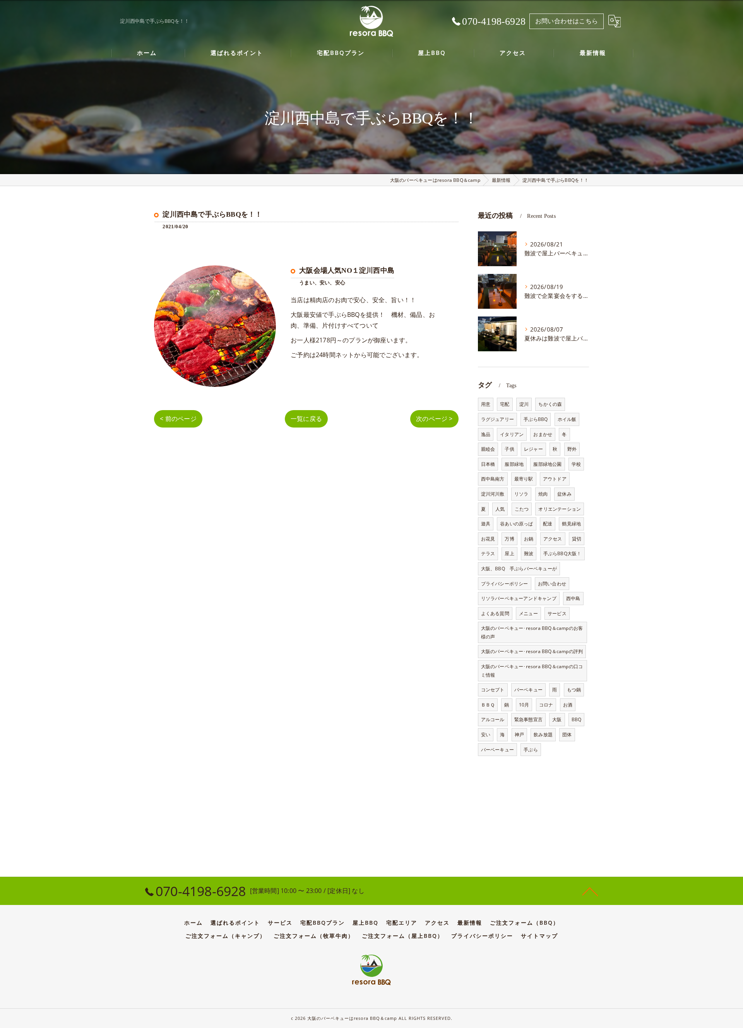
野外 (572, 449)
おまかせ (542, 434)
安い (485, 734)
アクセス (552, 538)
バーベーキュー (497, 749)
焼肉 (543, 494)
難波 (528, 553)
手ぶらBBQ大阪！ (562, 553)
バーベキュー (528, 689)
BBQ (577, 719)
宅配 (504, 404)
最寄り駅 (523, 479)
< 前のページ (178, 418)
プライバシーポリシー (504, 583)
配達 (547, 523)
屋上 (509, 553)
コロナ (546, 704)
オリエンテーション (559, 509)
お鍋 (528, 538)
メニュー (528, 613)
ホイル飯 (567, 419)
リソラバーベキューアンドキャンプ (518, 598)
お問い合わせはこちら (566, 21)
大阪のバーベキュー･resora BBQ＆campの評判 (532, 651)
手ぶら (531, 749)
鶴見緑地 (571, 523)
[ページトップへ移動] (590, 891)
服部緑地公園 (547, 464)
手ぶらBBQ (536, 419)
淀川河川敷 (493, 494)
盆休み (564, 494)
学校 (576, 464)
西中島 (573, 598)
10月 (524, 704)
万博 (509, 538)
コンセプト (493, 689)
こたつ (522, 509)
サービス (557, 613)
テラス (488, 553)
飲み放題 (543, 734)
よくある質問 (495, 613)
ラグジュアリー (497, 419)
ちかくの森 (550, 404)
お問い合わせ (552, 583)
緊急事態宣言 (528, 719)
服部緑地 (514, 464)
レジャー (533, 449)
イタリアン (512, 434)
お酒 (567, 704)
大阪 (557, 719)
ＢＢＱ (488, 704)
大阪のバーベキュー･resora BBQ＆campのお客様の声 (532, 632)
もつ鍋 (574, 689)
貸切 (576, 538)
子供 (509, 449)
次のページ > (434, 418)
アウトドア (555, 479)
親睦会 (488, 449)
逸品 (485, 434)
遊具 (485, 523)
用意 (485, 404)
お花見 (488, 538)
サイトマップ (539, 935)
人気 (500, 509)
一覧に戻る (306, 418)
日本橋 (488, 464)
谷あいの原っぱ (516, 523)
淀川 (524, 404)
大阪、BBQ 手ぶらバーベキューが (519, 568)
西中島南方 (493, 479)
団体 (567, 734)
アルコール (493, 719)
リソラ (521, 494)
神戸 (519, 734)
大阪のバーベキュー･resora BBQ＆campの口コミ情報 (532, 670)
